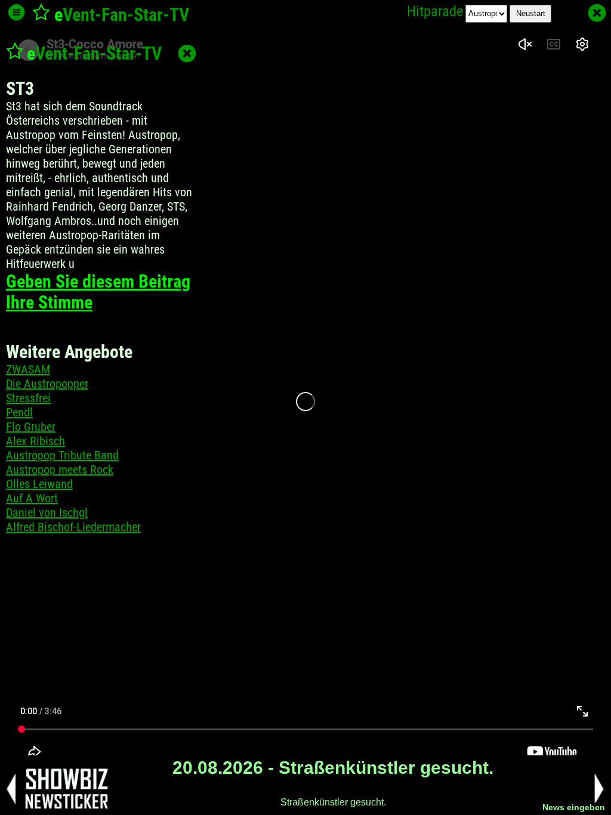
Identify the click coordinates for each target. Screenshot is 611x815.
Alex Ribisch (35, 441)
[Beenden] (597, 13)
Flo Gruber (30, 426)
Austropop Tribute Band (62, 455)
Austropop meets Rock (59, 469)
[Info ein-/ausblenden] (16, 12)
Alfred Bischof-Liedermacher (73, 527)
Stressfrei (28, 398)
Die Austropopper (47, 383)
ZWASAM (28, 369)
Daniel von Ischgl (47, 512)
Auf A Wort (32, 498)
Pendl (19, 412)
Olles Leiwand (39, 484)
